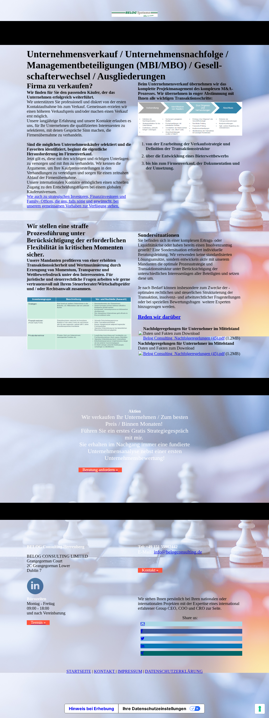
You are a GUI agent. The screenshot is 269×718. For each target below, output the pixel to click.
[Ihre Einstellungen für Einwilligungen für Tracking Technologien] (260, 709)
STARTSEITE (78, 671)
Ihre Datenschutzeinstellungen (154, 708)
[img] (135, 14)
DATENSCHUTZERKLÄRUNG (174, 671)
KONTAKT (105, 671)
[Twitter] (142, 638)
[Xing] (142, 653)
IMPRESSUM (130, 671)
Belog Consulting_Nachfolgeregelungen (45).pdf (184, 338)
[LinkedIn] (142, 646)
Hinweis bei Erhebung (91, 708)
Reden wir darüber (159, 317)
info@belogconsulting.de (178, 552)
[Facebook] (142, 631)
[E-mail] (143, 624)
